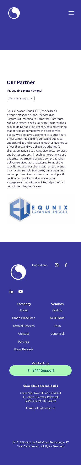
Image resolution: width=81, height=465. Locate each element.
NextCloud (57, 318)
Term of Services (24, 326)
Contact (23, 333)
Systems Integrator (20, 98)
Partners (23, 341)
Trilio (57, 326)
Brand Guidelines (23, 318)
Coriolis (57, 310)
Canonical (57, 333)
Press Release (23, 349)
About (23, 310)
